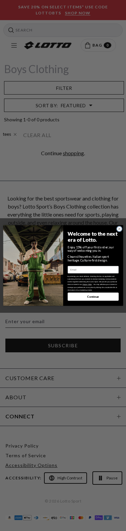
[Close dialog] (119, 229)
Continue (93, 296)
